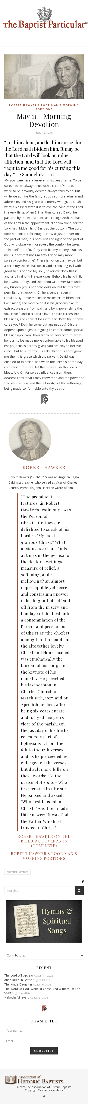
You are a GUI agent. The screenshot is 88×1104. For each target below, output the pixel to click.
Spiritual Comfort (17, 872)
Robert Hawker (44, 467)
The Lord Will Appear (18, 975)
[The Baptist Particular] (44, 18)
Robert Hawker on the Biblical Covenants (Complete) (44, 841)
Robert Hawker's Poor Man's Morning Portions (44, 107)
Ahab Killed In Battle (18, 980)
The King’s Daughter (18, 984)
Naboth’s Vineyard (16, 997)
